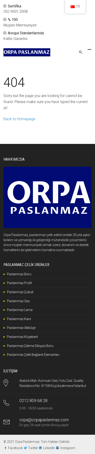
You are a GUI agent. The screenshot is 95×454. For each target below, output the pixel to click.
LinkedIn (49, 448)
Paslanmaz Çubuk (20, 292)
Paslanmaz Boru (19, 274)
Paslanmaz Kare (19, 319)
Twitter (33, 448)
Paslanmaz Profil (19, 283)
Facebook (15, 448)
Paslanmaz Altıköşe (21, 328)
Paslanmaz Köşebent (22, 337)
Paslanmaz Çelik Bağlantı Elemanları (33, 355)
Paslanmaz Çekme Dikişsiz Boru (30, 346)
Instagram (67, 448)
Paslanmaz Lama (20, 310)
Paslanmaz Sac (18, 301)
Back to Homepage (19, 119)
